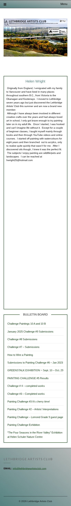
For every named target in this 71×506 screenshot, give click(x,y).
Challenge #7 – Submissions (23, 347)
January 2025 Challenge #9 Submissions (30, 331)
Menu (63, 4)
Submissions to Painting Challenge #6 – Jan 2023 (35, 362)
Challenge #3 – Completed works (26, 393)
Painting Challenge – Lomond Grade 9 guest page (35, 417)
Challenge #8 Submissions (22, 339)
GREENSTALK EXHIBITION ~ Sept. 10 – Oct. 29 (35, 370)
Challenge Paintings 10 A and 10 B (26, 323)
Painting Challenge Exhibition (23, 424)
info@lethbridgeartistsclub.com (29, 468)
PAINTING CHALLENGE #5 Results (28, 378)
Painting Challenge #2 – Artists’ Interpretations (33, 409)
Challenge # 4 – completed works (26, 385)
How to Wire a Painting (20, 354)
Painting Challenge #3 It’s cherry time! (28, 401)
